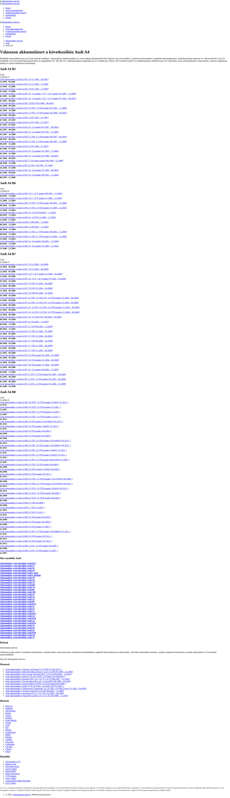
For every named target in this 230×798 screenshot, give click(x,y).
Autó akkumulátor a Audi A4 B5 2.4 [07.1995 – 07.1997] (24, 117)
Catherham (10, 744)
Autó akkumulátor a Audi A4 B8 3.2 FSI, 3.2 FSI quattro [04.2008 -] (29, 546)
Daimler (8, 718)
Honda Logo (10, 764)
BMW (8, 735)
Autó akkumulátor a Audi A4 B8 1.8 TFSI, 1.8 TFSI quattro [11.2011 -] (30, 417)
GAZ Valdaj (10, 783)
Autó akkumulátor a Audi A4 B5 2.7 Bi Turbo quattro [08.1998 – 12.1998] (31, 161)
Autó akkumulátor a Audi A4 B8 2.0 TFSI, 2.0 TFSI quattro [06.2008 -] (30, 493)
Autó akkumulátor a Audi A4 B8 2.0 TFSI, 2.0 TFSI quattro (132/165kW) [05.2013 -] (36, 484)
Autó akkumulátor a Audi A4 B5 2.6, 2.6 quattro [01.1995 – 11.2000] (29, 151)
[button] (115, 69)
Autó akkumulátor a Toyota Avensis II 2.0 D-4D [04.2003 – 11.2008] (34, 691)
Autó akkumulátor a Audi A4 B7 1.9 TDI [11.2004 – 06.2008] (26, 283)
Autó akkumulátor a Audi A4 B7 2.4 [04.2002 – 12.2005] (24, 322)
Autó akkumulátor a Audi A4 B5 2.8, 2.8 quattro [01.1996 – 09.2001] (29, 170)
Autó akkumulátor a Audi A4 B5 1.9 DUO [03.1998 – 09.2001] (27, 103)
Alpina (8, 715)
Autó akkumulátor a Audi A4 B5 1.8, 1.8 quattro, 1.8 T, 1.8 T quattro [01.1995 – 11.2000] (38, 94)
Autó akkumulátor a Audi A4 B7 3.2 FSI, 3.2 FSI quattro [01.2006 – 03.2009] (33, 384)
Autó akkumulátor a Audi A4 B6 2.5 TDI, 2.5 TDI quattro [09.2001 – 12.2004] (33, 232)
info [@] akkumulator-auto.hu (12, 659)
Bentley (8, 730)
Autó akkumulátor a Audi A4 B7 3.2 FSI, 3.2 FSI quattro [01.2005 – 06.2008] (33, 374)
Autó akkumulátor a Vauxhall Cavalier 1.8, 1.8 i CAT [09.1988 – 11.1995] (36, 696)
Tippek (8, 17)
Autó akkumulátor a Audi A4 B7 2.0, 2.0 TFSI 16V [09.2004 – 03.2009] (30, 317)
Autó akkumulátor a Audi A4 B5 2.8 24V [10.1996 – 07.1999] (26, 165)
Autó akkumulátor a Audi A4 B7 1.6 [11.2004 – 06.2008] (24, 264)
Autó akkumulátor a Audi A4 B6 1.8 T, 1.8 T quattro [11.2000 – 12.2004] (31, 198)
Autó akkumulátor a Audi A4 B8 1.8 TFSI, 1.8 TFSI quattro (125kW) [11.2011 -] (34, 402)
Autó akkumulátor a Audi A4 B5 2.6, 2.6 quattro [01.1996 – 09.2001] (29, 156)
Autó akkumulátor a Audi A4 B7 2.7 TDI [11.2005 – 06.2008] (26, 346)
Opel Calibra (10, 778)
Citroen (8, 749)
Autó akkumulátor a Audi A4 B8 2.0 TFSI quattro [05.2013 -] (26, 474)
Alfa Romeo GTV (13, 762)
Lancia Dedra (11, 769)
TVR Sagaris (10, 776)
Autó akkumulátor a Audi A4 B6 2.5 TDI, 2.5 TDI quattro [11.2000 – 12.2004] (33, 236)
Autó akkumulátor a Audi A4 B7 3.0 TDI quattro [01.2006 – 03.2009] (29, 355)
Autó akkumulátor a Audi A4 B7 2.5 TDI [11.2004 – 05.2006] (26, 331)
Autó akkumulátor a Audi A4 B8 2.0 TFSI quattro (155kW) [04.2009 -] (30, 469)
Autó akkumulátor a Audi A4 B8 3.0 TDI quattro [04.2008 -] (25, 517)
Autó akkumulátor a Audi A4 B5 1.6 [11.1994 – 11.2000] (24, 84)
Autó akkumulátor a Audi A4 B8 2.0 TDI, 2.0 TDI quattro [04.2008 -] (29, 464)
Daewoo (9, 706)
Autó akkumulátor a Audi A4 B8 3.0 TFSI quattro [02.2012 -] (26, 536)
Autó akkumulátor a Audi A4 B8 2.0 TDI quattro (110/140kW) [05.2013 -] (31, 421)
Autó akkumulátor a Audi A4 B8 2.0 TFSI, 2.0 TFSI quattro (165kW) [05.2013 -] (34, 488)
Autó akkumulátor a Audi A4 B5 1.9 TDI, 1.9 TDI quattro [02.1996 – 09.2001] (33, 113)
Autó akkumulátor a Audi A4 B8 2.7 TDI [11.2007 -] (22, 507)
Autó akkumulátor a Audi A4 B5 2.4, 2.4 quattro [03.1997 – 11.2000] (29, 132)
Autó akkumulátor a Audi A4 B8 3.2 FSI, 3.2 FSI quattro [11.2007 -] (29, 550)
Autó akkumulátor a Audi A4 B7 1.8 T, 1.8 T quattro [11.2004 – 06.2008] (31, 274)
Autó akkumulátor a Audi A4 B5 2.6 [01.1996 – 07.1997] (24, 146)
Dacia (7, 751)
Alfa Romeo (10, 711)
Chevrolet (9, 742)
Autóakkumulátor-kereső (15, 13)
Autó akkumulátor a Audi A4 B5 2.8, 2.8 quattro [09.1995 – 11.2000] (29, 175)
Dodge (8, 713)
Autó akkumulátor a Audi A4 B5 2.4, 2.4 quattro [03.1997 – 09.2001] (29, 127)
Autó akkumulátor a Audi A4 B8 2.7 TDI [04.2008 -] (22, 503)
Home (8, 8)
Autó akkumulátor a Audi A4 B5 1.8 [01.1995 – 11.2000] (24, 89)
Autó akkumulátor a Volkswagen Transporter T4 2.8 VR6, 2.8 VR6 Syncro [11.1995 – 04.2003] (46, 688)
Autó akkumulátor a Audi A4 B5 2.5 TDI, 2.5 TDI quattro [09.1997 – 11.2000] (33, 141)
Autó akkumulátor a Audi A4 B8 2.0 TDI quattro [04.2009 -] (25, 431)
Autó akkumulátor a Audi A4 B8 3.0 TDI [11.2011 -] (22, 512)
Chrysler (9, 747)
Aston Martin (11, 720)
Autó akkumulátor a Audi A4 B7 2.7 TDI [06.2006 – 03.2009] (26, 341)
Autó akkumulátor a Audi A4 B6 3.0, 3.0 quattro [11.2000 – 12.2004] (29, 246)
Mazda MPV (10, 771)
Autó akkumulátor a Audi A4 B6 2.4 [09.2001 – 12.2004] (24, 222)
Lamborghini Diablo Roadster (17, 781)
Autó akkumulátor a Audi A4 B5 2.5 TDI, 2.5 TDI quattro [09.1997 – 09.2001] (33, 137)
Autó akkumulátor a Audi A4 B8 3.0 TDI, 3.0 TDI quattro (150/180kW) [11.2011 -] (35, 531)
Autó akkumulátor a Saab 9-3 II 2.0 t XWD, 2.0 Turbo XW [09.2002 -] (35, 676)
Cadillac (8, 739)
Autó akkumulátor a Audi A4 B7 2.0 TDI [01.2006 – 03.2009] (26, 293)
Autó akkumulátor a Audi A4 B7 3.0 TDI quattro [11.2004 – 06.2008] (29, 360)
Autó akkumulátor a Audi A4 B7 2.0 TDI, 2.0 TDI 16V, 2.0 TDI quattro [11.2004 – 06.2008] (39, 298)
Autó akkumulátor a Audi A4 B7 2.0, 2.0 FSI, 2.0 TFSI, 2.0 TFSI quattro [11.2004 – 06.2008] (39, 307)
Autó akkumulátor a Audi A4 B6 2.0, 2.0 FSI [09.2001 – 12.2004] (28, 212)
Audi (7, 43)
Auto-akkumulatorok (14, 10)
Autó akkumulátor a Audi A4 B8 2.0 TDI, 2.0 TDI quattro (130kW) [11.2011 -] (33, 450)
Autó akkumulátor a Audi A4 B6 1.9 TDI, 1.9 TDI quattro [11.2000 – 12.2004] (33, 208)
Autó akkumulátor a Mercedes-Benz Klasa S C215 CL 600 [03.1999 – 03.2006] (39, 672)
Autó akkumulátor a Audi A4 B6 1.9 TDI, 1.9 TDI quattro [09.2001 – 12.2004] (33, 203)
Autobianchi (10, 732)
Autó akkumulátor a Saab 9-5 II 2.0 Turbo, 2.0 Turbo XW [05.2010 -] (34, 686)
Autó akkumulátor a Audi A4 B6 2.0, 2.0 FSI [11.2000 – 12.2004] (28, 217)
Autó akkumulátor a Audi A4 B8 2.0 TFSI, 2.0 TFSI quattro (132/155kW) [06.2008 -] (36, 479)
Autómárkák (10, 15)
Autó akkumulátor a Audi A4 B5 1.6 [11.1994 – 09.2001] (24, 79)
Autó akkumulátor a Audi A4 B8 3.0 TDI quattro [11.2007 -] (25, 527)
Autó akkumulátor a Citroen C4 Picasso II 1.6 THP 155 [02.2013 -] (33, 669)
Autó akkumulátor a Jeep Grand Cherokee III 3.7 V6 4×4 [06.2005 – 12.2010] (38, 674)
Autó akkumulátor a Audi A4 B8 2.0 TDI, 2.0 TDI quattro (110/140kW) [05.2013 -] (35, 441)
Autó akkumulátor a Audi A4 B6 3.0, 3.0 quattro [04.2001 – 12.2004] (29, 241)
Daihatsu (9, 708)
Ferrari (8, 723)
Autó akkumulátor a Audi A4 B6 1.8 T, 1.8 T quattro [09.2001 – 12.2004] (31, 193)
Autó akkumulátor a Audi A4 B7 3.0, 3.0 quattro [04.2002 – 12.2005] (29, 369)
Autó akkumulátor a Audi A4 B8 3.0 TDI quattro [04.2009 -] (25, 522)
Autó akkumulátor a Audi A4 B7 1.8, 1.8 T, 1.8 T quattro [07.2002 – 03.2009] (33, 279)
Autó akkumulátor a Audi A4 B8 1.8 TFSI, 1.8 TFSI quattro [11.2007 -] (30, 407)
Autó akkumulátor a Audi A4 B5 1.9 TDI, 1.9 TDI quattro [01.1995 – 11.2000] (33, 108)
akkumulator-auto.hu (14, 41)
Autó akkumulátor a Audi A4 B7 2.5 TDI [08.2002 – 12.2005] (26, 326)
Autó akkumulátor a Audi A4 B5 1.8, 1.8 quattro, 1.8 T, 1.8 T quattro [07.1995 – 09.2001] (38, 98)
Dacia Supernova (12, 773)
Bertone (8, 737)
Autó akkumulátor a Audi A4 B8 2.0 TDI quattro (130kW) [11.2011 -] (29, 426)
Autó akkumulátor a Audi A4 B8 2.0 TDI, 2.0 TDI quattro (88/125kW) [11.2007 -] (35, 460)
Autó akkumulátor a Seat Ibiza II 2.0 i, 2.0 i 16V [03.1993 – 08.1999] (34, 693)
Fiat (7, 727)
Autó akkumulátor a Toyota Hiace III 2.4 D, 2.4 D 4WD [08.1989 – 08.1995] (38, 681)
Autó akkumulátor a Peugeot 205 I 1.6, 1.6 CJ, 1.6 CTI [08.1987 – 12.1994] (37, 679)
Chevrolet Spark (12, 766)
